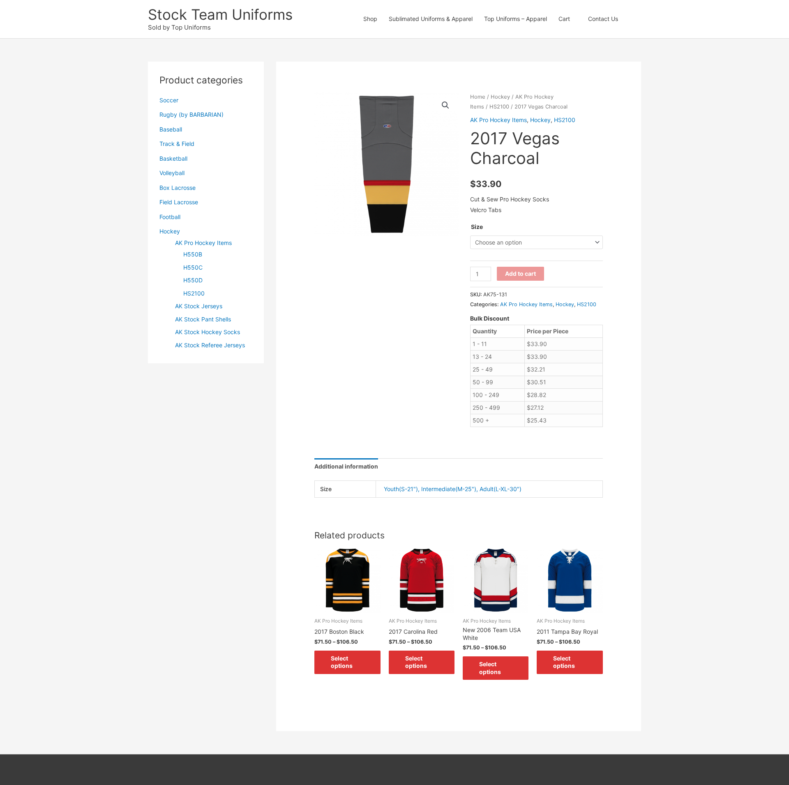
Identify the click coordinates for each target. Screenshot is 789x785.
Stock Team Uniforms (220, 14)
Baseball (170, 129)
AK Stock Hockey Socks (207, 331)
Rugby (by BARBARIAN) (191, 114)
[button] (632, 19)
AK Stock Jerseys (198, 305)
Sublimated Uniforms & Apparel (431, 18)
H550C (193, 267)
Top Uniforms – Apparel (515, 18)
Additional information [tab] (346, 466)
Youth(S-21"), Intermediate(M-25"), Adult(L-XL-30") (452, 488)
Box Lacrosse (177, 187)
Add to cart (520, 273)
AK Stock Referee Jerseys (210, 345)
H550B (192, 254)
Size (477, 226)
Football (169, 216)
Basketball (173, 158)
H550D (193, 280)
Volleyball (172, 172)
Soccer (168, 100)
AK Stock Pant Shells (203, 319)
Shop (370, 18)
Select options (342, 662)
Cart (564, 18)
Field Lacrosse (178, 202)
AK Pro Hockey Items (203, 242)
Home (477, 97)
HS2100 (194, 293)
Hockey (169, 231)
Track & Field (176, 143)
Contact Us (603, 18)
